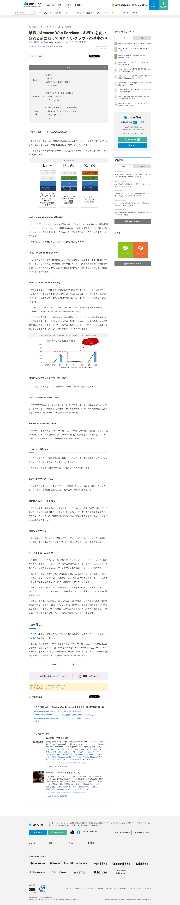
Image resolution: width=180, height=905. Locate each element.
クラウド (33, 56)
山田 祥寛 (55, 46)
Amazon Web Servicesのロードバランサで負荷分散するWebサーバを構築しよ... (65, 714)
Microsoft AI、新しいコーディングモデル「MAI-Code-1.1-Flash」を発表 (134, 104)
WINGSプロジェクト (56, 749)
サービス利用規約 (120, 888)
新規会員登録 (134, 139)
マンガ (135, 12)
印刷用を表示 (37, 696)
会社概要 (109, 888)
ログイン (46, 688)
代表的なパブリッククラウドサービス (62, 111)
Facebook (84, 789)
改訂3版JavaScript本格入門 (63, 757)
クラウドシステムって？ (55, 96)
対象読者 (49, 78)
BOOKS (78, 5)
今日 (123, 38)
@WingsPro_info (84, 786)
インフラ (69, 12)
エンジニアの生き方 (84, 12)
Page (36, 80)
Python (99, 12)
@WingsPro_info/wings (55, 789)
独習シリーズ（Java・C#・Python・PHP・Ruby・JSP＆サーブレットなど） (74, 750)
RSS (74, 786)
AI (40, 12)
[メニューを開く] (16, 5)
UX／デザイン (123, 12)
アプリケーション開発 (53, 12)
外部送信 (148, 888)
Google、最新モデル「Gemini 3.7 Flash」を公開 (134, 43)
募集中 (78, 784)
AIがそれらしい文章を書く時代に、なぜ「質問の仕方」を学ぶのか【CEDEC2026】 (132, 204)
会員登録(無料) (51, 685)
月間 (142, 38)
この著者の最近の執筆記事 (56, 766)
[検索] (33, 12)
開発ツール (109, 12)
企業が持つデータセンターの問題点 (59, 93)
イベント (68, 5)
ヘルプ (68, 888)
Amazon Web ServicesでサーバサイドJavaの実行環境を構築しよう (60, 711)
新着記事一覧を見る (133, 221)
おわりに (49, 118)
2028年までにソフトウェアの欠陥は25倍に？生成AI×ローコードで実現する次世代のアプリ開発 (132, 175)
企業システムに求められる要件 (58, 82)
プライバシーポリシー (135, 888)
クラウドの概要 (53, 100)
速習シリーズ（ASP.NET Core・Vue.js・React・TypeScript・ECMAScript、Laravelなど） (74, 754)
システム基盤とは (52, 85)
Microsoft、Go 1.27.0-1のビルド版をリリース (133, 48)
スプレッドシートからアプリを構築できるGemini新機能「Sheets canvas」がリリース (134, 77)
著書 (60, 786)
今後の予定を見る (134, 263)
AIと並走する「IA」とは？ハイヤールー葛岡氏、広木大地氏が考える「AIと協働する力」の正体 (132, 194)
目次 (68, 67)
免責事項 (100, 888)
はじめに (49, 74)
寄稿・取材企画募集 (122, 832)
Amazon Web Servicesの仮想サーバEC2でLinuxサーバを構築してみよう (62, 718)
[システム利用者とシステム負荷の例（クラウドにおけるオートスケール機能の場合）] (68, 352)
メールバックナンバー (134, 133)
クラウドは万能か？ (55, 114)
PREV (54, 665)
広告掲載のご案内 (142, 832)
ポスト (94, 56)
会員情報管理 (90, 888)
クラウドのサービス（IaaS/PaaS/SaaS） (63, 107)
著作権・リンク (78, 888)
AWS (40, 56)
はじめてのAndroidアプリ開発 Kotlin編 (66, 759)
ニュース (50, 5)
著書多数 (90, 759)
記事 (59, 5)
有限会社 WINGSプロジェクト (84, 776)
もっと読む (37, 721)
